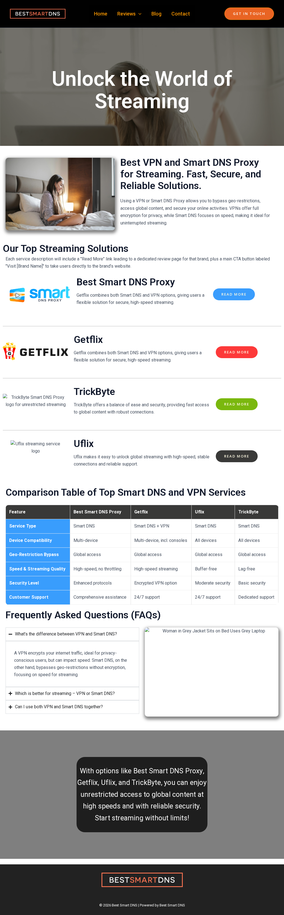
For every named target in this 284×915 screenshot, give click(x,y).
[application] (138, 14)
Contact (180, 14)
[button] (249, 13)
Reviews (126, 14)
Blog (156, 14)
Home (100, 14)
